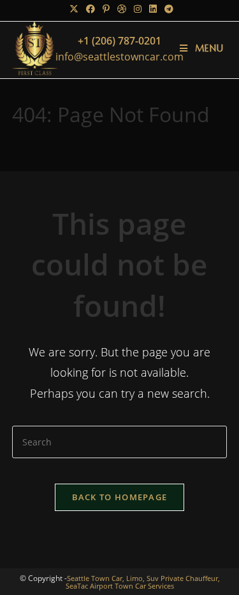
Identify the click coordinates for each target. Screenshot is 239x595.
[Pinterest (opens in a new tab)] (106, 9)
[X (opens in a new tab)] (74, 9)
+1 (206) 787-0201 (119, 41)
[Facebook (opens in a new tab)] (90, 9)
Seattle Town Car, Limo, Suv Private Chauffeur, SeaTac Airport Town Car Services (143, 582)
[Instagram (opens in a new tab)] (137, 9)
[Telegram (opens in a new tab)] (167, 9)
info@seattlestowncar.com (119, 57)
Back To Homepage (120, 497)
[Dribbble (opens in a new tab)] (121, 9)
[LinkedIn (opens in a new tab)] (153, 9)
